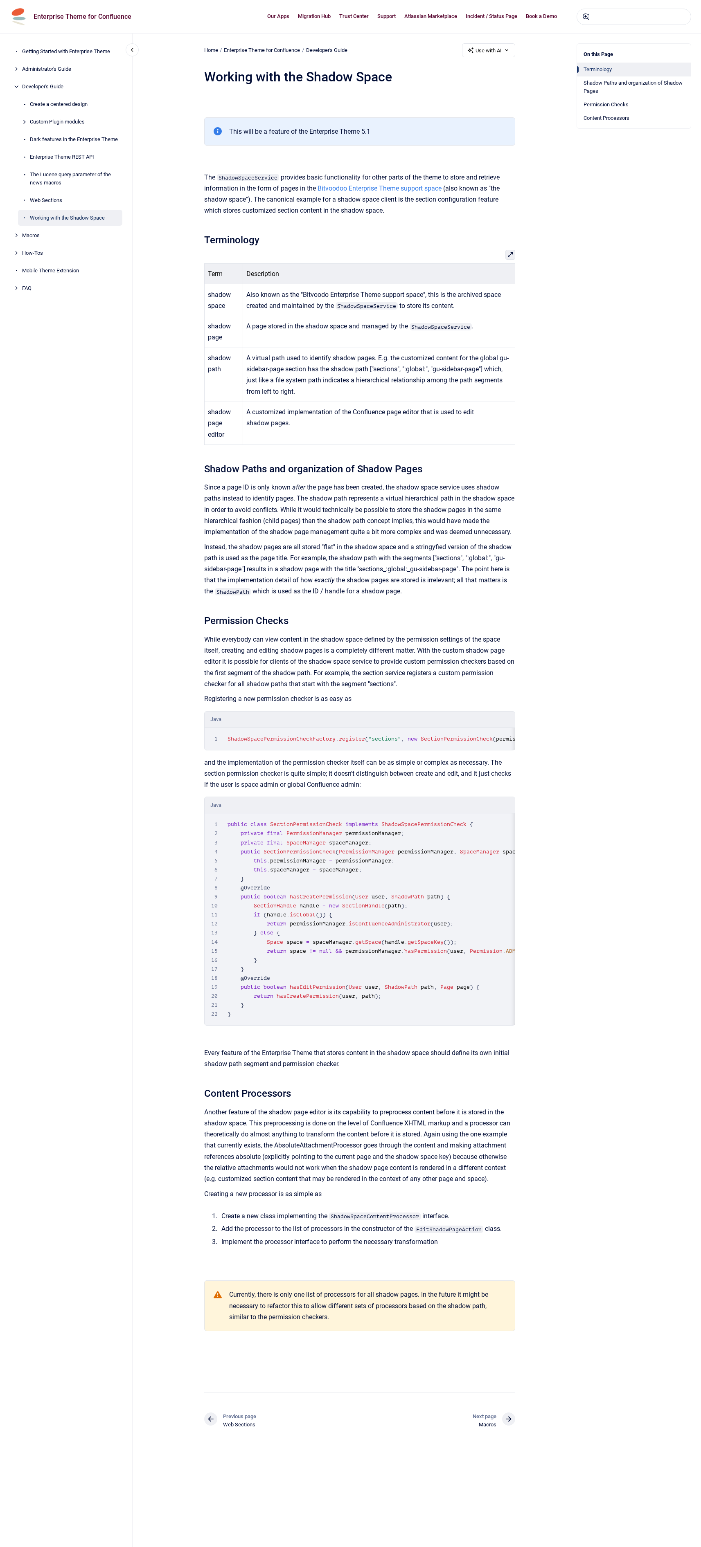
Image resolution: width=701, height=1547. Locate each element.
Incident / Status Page (491, 16)
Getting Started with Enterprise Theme (66, 51)
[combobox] (634, 17)
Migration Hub (314, 16)
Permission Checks (606, 104)
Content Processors (606, 118)
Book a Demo (541, 16)
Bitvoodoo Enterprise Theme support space (380, 188)
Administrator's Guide (46, 69)
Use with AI (489, 50)
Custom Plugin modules (57, 122)
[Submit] (586, 16)
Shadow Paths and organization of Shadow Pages (633, 87)
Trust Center (354, 16)
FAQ (27, 288)
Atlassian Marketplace (430, 16)
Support (386, 16)
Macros (31, 235)
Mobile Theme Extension (50, 270)
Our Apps (278, 16)
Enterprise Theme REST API (62, 157)
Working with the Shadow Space (67, 217)
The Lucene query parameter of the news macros (70, 178)
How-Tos (32, 252)
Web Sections (46, 200)
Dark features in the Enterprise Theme (74, 139)
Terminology (598, 69)
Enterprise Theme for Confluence (82, 16)
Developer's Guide (42, 86)
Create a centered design (59, 104)
